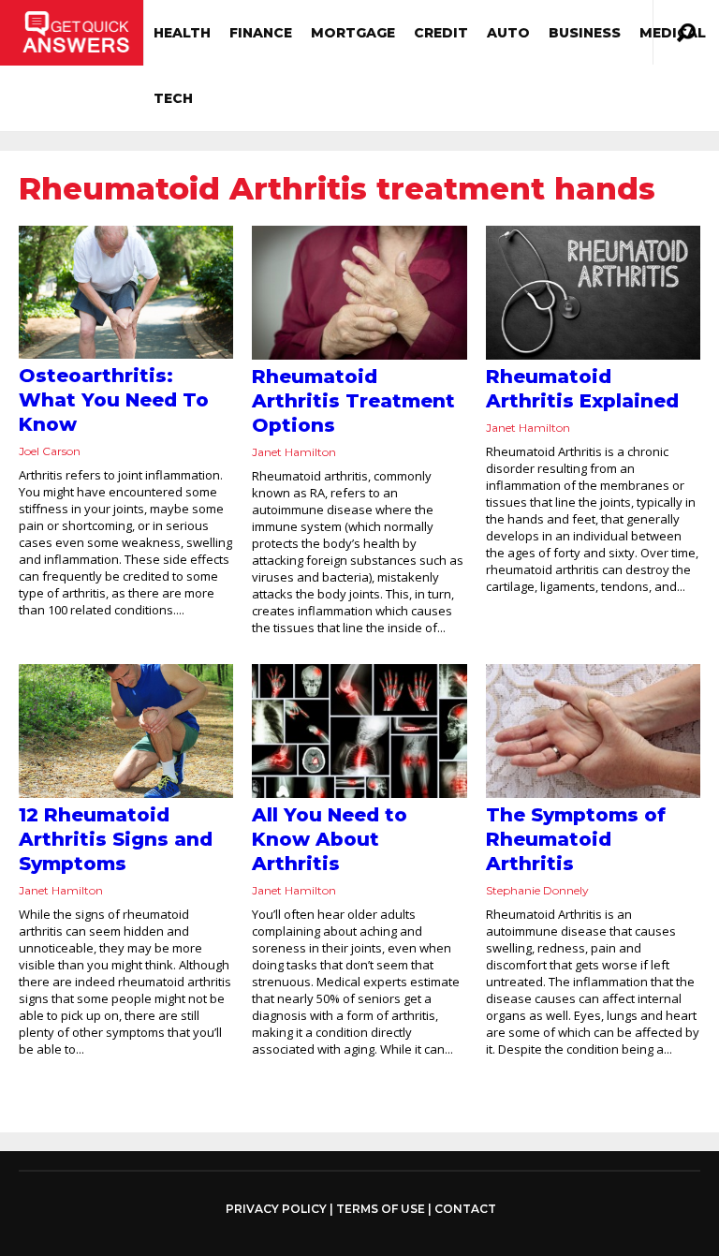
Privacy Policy (276, 1209)
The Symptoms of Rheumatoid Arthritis (576, 839)
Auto (508, 32)
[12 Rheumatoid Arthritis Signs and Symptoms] (126, 731)
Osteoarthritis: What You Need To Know (114, 400)
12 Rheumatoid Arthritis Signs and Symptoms (116, 839)
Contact (465, 1209)
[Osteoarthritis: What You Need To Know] (126, 292)
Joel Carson (50, 451)
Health (182, 32)
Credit (441, 32)
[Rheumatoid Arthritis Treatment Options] (359, 293)
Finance (260, 32)
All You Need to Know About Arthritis (329, 839)
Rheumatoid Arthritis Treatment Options (353, 400)
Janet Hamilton (294, 452)
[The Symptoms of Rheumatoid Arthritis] (593, 731)
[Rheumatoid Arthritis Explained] (593, 293)
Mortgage (353, 32)
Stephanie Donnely (537, 890)
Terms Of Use (380, 1209)
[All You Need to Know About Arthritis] (359, 731)
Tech (173, 98)
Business (585, 32)
